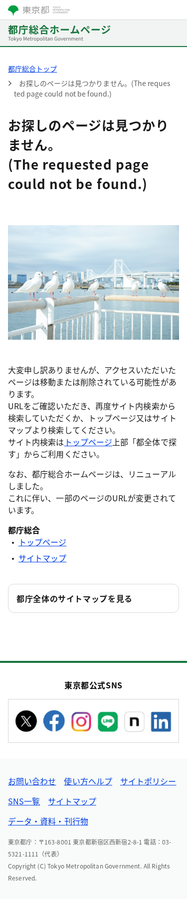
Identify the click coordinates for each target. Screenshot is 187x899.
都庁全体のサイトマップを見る (74, 598)
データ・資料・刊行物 (48, 821)
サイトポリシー (148, 781)
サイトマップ (42, 558)
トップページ (88, 442)
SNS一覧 (24, 801)
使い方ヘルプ (88, 781)
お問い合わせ (32, 781)
